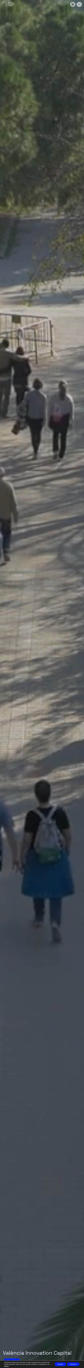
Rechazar (73, 1364)
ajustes (6, 1366)
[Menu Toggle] (72, 4)
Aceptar (60, 1364)
